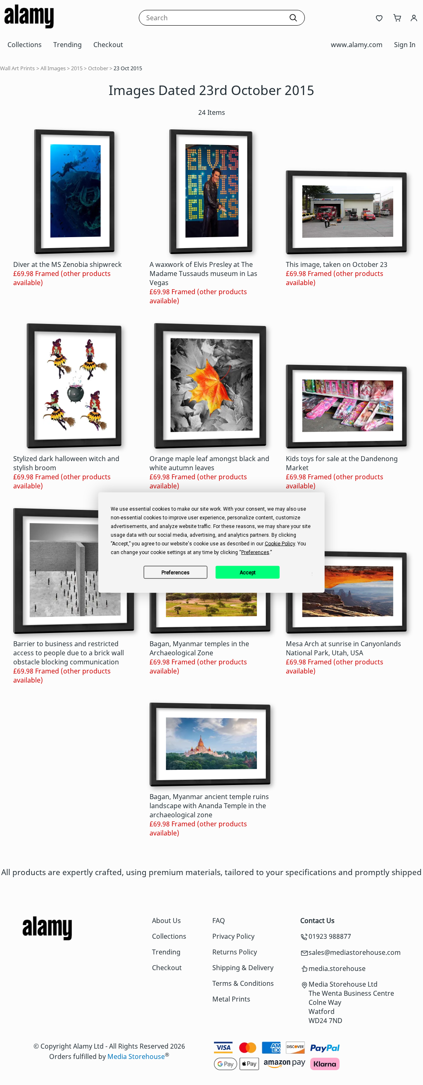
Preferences (176, 572)
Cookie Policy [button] (280, 544)
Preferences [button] (255, 552)
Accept (248, 572)
